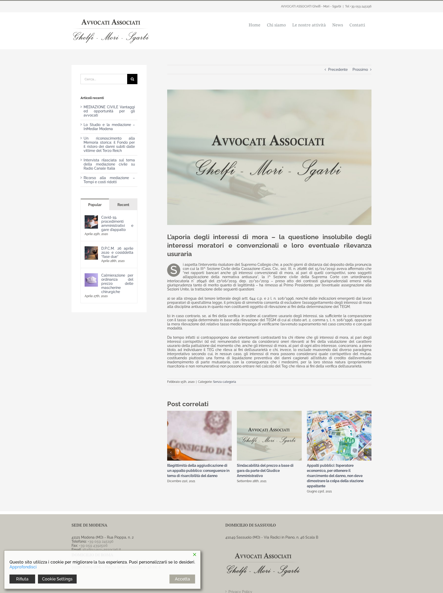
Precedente (338, 69)
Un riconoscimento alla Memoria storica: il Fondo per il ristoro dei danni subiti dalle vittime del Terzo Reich (109, 144)
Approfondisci (23, 567)
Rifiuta (22, 579)
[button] (171, 452)
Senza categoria (224, 382)
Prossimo (360, 69)
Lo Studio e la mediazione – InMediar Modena (109, 127)
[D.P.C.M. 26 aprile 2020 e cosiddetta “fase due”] (91, 248)
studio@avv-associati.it (102, 550)
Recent (123, 205)
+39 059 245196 (100, 541)
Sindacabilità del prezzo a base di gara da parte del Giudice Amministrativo (265, 470)
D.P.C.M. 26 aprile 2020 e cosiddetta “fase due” (117, 252)
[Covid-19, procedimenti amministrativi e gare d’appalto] (91, 217)
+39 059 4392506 (93, 545)
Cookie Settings (57, 579)
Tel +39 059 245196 (358, 6)
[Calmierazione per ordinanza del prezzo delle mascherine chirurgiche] (91, 275)
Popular (95, 205)
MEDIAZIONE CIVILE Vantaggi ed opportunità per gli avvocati (109, 111)
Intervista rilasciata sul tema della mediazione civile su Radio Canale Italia (109, 164)
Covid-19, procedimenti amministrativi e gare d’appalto (117, 223)
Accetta (182, 579)
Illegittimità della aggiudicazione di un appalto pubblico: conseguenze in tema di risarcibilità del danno (198, 470)
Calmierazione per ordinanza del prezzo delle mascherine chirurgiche (117, 283)
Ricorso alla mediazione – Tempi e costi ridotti (109, 180)
